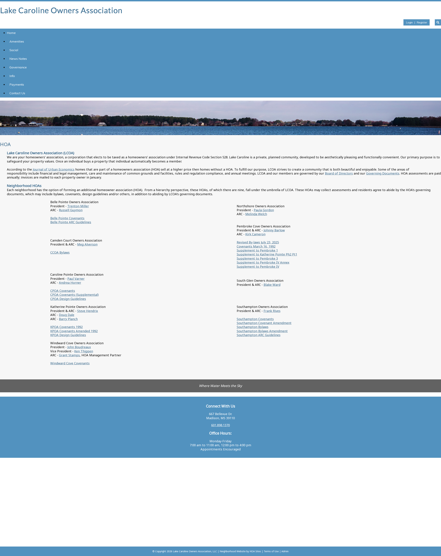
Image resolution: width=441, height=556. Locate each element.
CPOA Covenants (62, 291)
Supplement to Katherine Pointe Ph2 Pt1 (267, 254)
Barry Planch (68, 319)
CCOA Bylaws (60, 252)
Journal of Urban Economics (53, 169)
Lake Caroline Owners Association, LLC (195, 551)
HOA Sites (255, 551)
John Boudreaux (79, 347)
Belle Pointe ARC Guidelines (70, 222)
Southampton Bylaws (252, 327)
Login (409, 22)
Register (422, 22)
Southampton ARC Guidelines (258, 335)
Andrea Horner (70, 282)
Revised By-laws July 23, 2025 (258, 242)
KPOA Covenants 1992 (66, 327)
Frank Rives (272, 311)
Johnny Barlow (274, 230)
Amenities (16, 41)
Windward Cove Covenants (70, 363)
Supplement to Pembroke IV (258, 266)
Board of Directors (339, 173)
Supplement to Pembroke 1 (257, 250)
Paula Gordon (264, 210)
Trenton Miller (78, 206)
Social (13, 50)
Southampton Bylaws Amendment (262, 331)
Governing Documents (382, 173)
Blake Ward (272, 285)
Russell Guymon (71, 210)
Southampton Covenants (255, 319)
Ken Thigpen (83, 351)
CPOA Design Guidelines (68, 299)
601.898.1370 (220, 425)
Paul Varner (76, 279)
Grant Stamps (69, 355)
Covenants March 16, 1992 (256, 246)
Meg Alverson (87, 244)
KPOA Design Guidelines (68, 335)
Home (11, 33)
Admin (285, 551)
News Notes (18, 59)
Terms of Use (271, 551)
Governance (18, 67)
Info (12, 76)
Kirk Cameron (255, 234)
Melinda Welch (256, 214)
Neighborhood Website (233, 551)
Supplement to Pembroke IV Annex (263, 262)
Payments (16, 84)
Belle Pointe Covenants (67, 218)
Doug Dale (66, 315)
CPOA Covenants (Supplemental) (74, 295)
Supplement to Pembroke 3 (257, 258)
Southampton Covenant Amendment (264, 323)
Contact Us (17, 93)
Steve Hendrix (87, 311)
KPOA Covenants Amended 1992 (74, 331)
